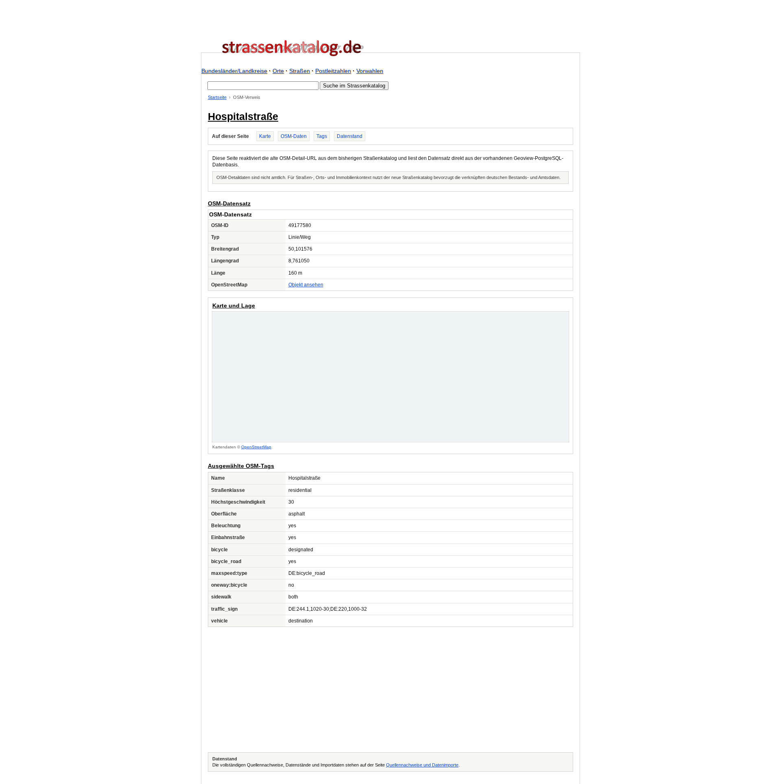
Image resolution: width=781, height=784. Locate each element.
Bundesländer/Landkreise (234, 71)
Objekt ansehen (305, 285)
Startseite (217, 97)
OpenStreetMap (256, 447)
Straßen (299, 71)
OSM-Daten (294, 136)
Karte (265, 136)
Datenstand (349, 136)
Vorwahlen (369, 71)
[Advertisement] (390, 690)
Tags (321, 136)
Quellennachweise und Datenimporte (422, 764)
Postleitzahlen (333, 71)
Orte (278, 71)
